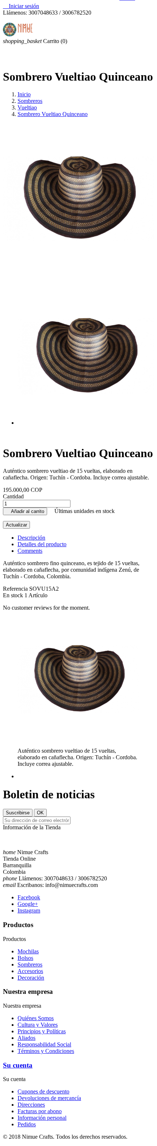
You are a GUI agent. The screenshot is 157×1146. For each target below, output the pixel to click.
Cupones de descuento (43, 1091)
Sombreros (30, 964)
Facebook (29, 897)
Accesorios (30, 971)
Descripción (31, 538)
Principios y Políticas (42, 1031)
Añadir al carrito (25, 511)
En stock (13, 595)
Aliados (26, 1038)
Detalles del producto (42, 544)
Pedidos (27, 1124)
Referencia (16, 589)
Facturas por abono (40, 1111)
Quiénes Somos (36, 1018)
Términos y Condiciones (46, 1051)
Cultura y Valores (38, 1025)
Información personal (42, 1118)
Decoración (31, 978)
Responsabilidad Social (44, 1044)
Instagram (29, 910)
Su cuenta (17, 1065)
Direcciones (31, 1104)
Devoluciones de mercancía (49, 1098)
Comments (30, 551)
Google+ (28, 904)
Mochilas (28, 951)
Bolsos (25, 958)
